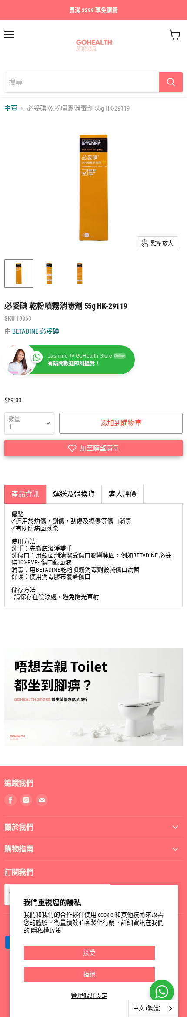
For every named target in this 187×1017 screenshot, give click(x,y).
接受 (89, 952)
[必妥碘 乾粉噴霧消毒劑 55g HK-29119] (19, 273)
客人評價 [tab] (123, 494)
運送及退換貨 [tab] (74, 494)
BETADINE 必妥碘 (35, 331)
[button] (93, 448)
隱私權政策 (46, 930)
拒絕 (89, 974)
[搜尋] (171, 82)
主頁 (10, 108)
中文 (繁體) (146, 1008)
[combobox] (153, 1008)
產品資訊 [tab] (25, 494)
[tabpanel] (93, 555)
